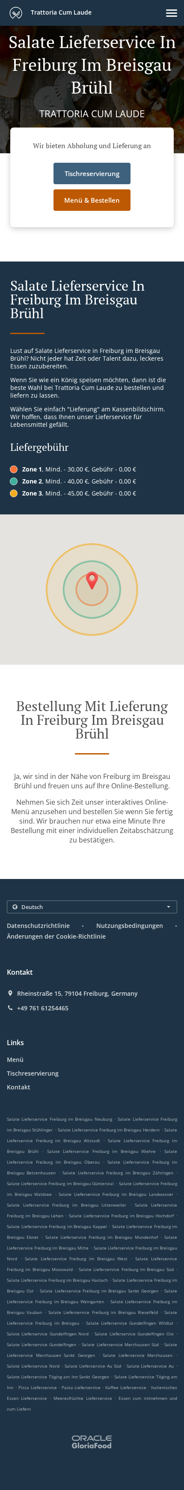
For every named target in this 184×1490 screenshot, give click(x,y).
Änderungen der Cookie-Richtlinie (56, 936)
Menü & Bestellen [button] (92, 200)
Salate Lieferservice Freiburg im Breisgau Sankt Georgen (99, 1291)
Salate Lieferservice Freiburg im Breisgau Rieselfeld (103, 1312)
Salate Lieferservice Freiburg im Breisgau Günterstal (60, 1183)
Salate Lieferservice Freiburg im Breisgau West (76, 1259)
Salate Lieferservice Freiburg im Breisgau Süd (126, 1269)
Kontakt (18, 1087)
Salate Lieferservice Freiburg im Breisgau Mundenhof (101, 1237)
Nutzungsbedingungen (129, 925)
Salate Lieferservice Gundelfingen (41, 1344)
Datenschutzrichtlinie (38, 925)
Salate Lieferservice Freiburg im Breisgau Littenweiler (66, 1205)
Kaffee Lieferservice (126, 1387)
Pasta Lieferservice (82, 1387)
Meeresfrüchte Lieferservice (83, 1398)
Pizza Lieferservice (38, 1387)
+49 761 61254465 (42, 1008)
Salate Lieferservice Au (150, 1366)
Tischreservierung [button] (92, 173)
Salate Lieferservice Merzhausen (137, 1355)
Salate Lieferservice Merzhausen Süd (120, 1344)
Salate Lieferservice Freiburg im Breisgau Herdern (109, 1130)
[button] (171, 13)
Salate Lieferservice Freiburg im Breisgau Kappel (57, 1226)
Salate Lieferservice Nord (33, 1366)
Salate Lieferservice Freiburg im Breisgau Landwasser (116, 1194)
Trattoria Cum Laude (60, 12)
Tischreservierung (33, 1073)
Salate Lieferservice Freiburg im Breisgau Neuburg (59, 1119)
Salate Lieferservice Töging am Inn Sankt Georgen (58, 1377)
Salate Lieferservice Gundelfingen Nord (48, 1334)
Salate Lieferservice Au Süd (93, 1366)
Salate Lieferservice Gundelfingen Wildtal (129, 1323)
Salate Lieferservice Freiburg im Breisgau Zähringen (117, 1173)
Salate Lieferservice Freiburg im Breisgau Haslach (57, 1280)
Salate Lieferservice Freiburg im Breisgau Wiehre (101, 1151)
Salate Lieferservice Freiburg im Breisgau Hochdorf (121, 1216)
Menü (15, 1059)
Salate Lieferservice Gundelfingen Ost (134, 1334)
